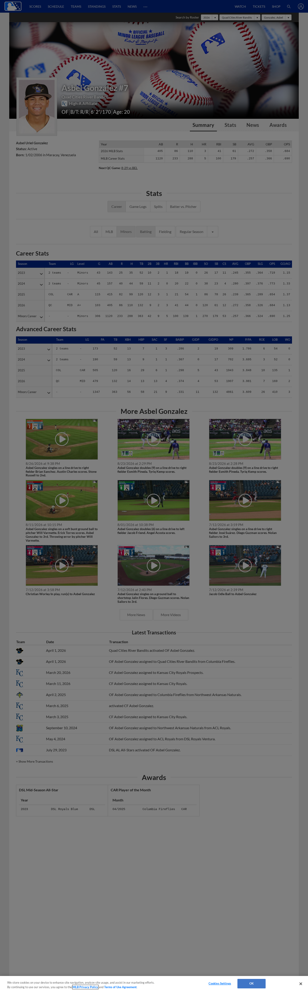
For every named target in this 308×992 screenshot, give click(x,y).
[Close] (301, 984)
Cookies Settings (220, 983)
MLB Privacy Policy (85, 987)
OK (251, 983)
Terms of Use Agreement (120, 987)
